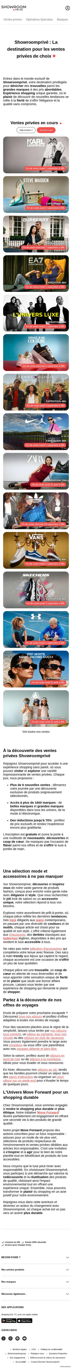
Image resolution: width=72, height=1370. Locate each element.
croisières (16, 1045)
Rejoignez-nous (37, 1353)
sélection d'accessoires (46, 948)
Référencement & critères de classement (47, 1358)
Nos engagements (17, 1358)
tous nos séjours (30, 1016)
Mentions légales (20, 1349)
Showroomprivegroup (17, 1353)
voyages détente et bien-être (36, 1049)
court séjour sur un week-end (33, 1078)
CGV (34, 1349)
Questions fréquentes (58, 1353)
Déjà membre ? (26, 130)
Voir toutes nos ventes (36, 731)
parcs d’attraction (21, 1077)
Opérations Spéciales (39, 19)
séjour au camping (40, 1034)
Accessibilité (21, 1362)
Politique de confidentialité (51, 1349)
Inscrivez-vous (46, 130)
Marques (62, 19)
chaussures (17, 934)
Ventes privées (12, 19)
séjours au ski (47, 1069)
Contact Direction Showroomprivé (45, 1362)
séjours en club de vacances (44, 1038)
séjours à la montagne (45, 1059)
